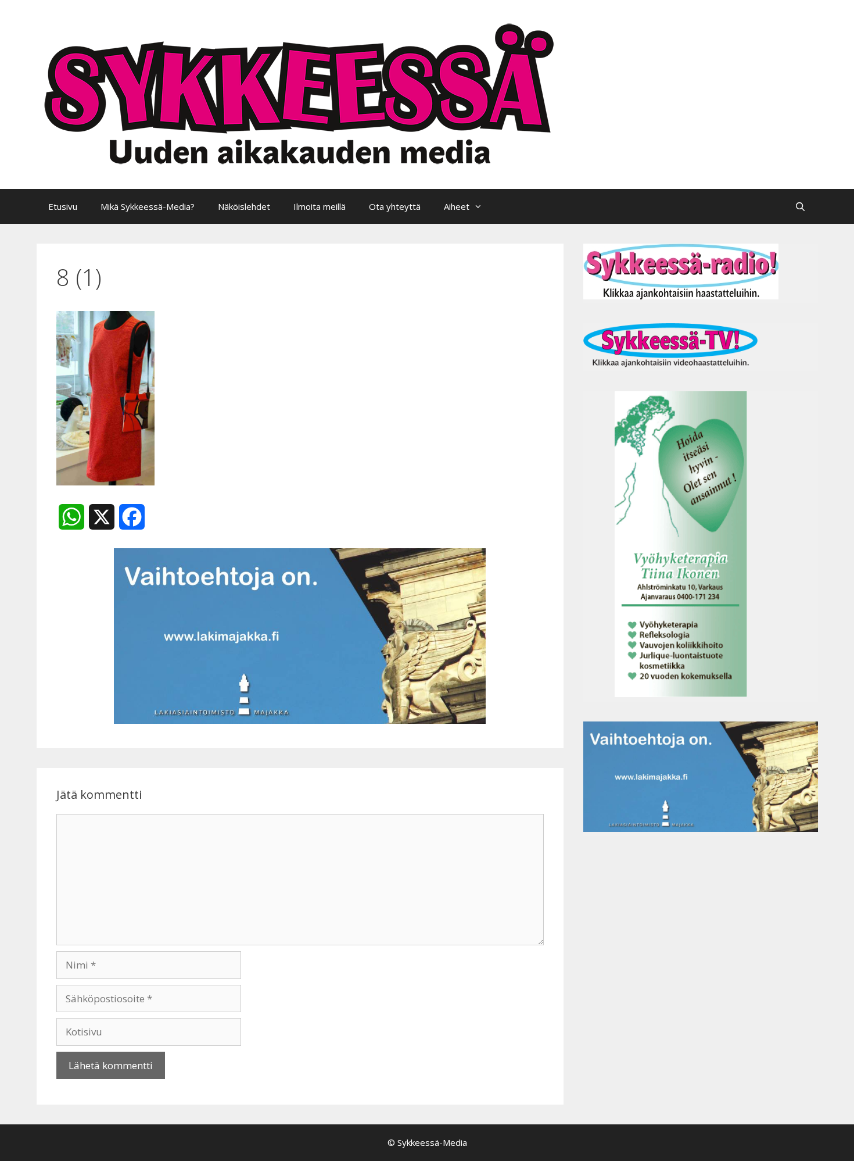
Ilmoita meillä (319, 206)
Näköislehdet (244, 206)
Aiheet (456, 206)
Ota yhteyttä (395, 206)
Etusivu (62, 206)
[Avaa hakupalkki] (800, 206)
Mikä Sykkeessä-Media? (148, 206)
